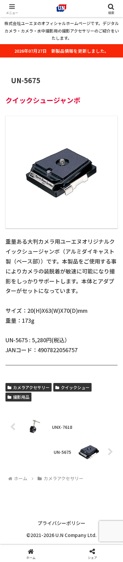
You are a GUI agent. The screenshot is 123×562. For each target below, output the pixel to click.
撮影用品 (21, 397)
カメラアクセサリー (31, 387)
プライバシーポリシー (61, 523)
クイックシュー (75, 387)
